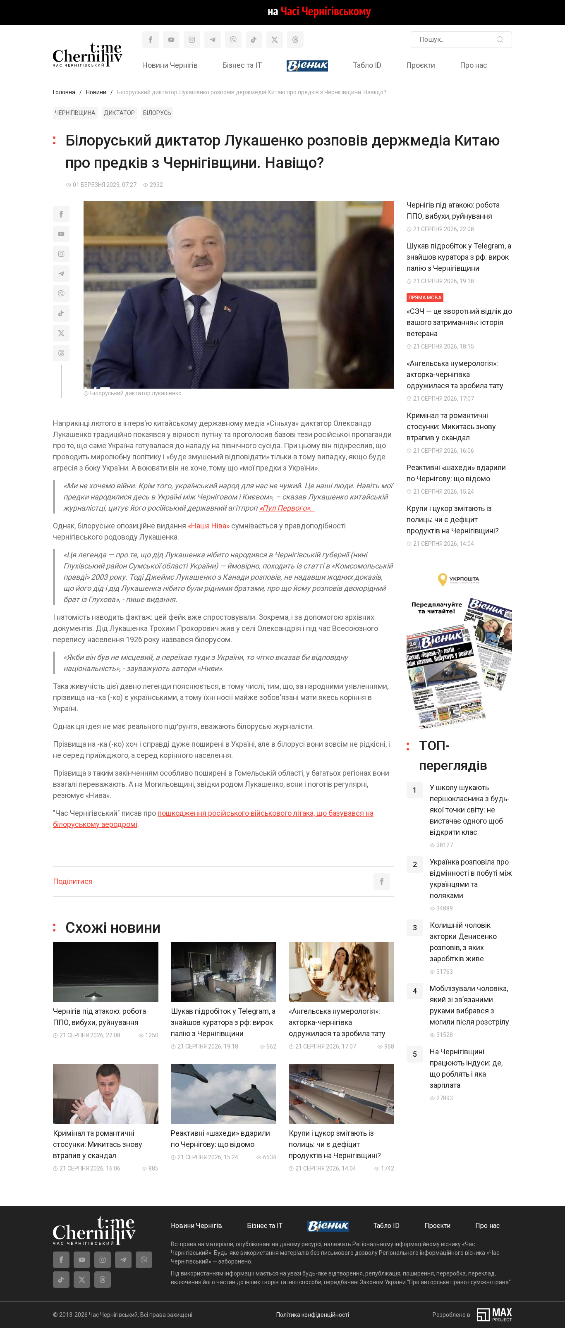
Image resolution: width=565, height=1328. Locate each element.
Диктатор (119, 113)
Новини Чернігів (170, 65)
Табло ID (367, 65)
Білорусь (157, 113)
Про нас (473, 65)
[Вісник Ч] (307, 66)
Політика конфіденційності (312, 1314)
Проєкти (420, 65)
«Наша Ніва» (209, 525)
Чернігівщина (75, 113)
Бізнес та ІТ (242, 65)
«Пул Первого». (287, 508)
